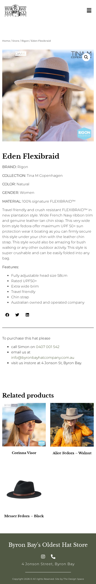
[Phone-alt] (53, 556)
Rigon (25, 40)
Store (15, 40)
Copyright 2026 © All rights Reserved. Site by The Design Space (48, 579)
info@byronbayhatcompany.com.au (42, 357)
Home (6, 40)
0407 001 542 (47, 347)
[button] (86, 57)
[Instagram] (43, 556)
